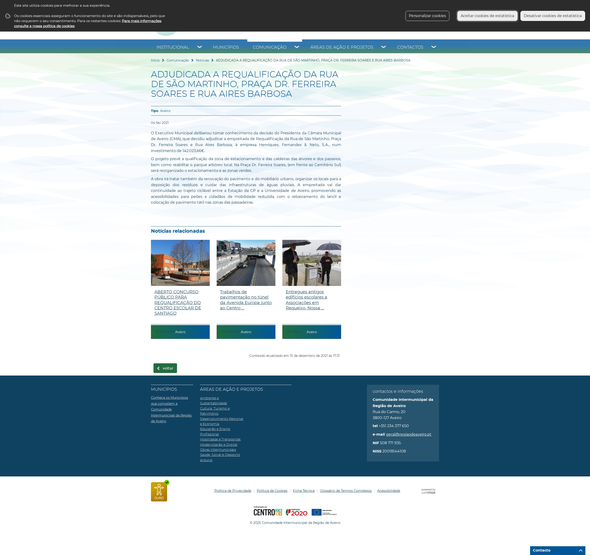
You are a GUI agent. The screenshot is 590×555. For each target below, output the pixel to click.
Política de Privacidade (232, 491)
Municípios (226, 47)
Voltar (168, 368)
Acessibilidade (388, 491)
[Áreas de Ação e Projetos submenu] (384, 47)
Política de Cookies (272, 491)
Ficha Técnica (304, 491)
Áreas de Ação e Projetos (341, 47)
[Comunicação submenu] (297, 47)
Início (155, 60)
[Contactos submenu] (434, 47)
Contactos (410, 47)
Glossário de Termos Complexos (346, 491)
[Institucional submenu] (200, 47)
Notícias (202, 60)
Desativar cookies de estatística (553, 16)
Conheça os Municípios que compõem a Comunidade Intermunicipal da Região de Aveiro (171, 409)
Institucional (172, 47)
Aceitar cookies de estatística (487, 16)
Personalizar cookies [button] (427, 16)
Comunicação (269, 47)
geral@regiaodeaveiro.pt (408, 434)
